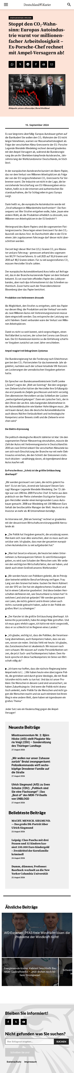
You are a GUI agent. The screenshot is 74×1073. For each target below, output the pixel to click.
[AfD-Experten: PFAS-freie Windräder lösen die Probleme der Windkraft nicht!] (37, 935)
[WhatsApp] (12, 64)
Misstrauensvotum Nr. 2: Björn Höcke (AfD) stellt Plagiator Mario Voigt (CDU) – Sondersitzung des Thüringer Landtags (31, 740)
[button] (5, 4)
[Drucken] (43, 64)
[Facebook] (35, 64)
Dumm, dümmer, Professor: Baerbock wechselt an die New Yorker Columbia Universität (31, 870)
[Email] (51, 64)
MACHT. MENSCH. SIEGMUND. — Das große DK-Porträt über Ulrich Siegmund (31, 824)
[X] (20, 64)
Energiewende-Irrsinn (20, 18)
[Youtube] (24, 1022)
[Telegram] (27, 64)
